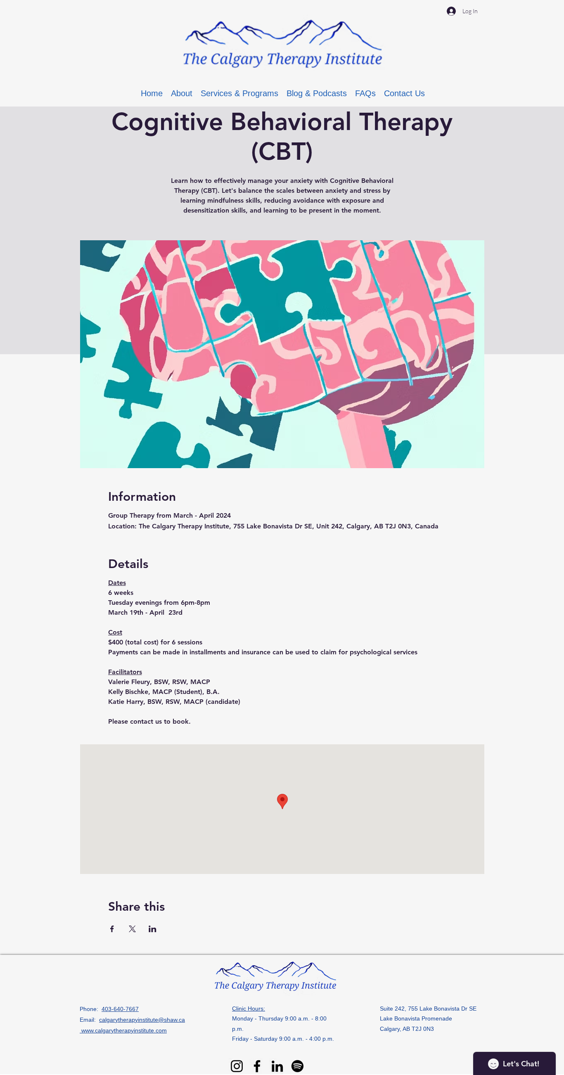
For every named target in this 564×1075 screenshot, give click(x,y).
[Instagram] (237, 1066)
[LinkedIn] (277, 1066)
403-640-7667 (120, 1009)
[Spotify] (297, 1066)
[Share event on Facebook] (112, 929)
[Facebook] (257, 1066)
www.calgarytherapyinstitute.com (123, 1030)
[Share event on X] (132, 929)
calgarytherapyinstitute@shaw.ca (142, 1019)
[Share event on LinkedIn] (152, 929)
